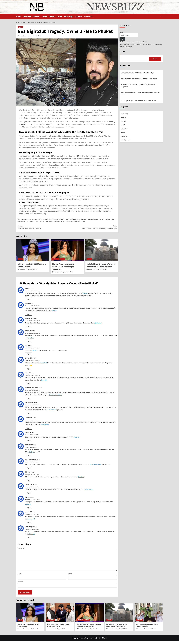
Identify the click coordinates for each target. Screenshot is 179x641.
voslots (27, 303)
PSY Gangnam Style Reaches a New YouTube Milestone (138, 100)
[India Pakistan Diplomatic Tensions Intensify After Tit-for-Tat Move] (101, 250)
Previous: (29, 227)
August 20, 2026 (100, 269)
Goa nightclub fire (57, 219)
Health (44, 17)
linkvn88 (28, 373)
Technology (68, 17)
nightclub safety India (42, 221)
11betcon (28, 472)
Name (20, 573)
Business (36, 17)
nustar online (29, 484)
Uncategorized (125, 140)
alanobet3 (28, 512)
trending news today (79, 221)
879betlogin (29, 526)
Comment (21, 548)
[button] (161, 16)
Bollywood (27, 17)
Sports (59, 17)
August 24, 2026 (61, 629)
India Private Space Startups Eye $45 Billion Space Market (139, 78)
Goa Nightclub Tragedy (69, 219)
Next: (99, 227)
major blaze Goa (30, 221)
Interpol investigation (105, 219)
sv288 (27, 345)
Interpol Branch (77, 156)
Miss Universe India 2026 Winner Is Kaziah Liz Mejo (137, 73)
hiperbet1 (28, 330)
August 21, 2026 (65, 272)
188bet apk (29, 318)
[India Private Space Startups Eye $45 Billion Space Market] (60, 612)
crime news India (26, 219)
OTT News (78, 17)
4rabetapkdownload (32, 387)
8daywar (28, 432)
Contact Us (88, 17)
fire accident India (36, 219)
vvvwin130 (29, 358)
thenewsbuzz (22, 36)
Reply (28, 299)
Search (122, 51)
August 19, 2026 (149, 629)
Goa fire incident (47, 219)
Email (70, 573)
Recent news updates (67, 221)
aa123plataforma (30, 459)
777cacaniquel (30, 402)
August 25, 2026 (31, 269)
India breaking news (92, 219)
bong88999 (29, 417)
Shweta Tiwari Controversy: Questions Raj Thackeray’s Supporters (63, 267)
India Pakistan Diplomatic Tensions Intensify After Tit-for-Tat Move (101, 265)
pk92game (28, 444)
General (52, 17)
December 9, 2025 (32, 36)
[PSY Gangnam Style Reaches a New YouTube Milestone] (149, 612)
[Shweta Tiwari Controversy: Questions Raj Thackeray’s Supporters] (67, 250)
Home (18, 17)
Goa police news (81, 219)
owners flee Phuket (54, 221)
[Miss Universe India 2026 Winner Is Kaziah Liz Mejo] (32, 250)
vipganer (28, 497)
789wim (27, 288)
